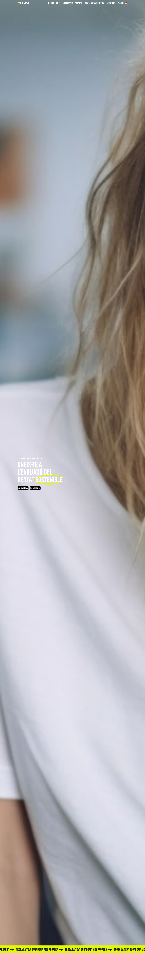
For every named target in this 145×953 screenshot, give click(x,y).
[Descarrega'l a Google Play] (35, 488)
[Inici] (24, 3)
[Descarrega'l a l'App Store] (23, 488)
